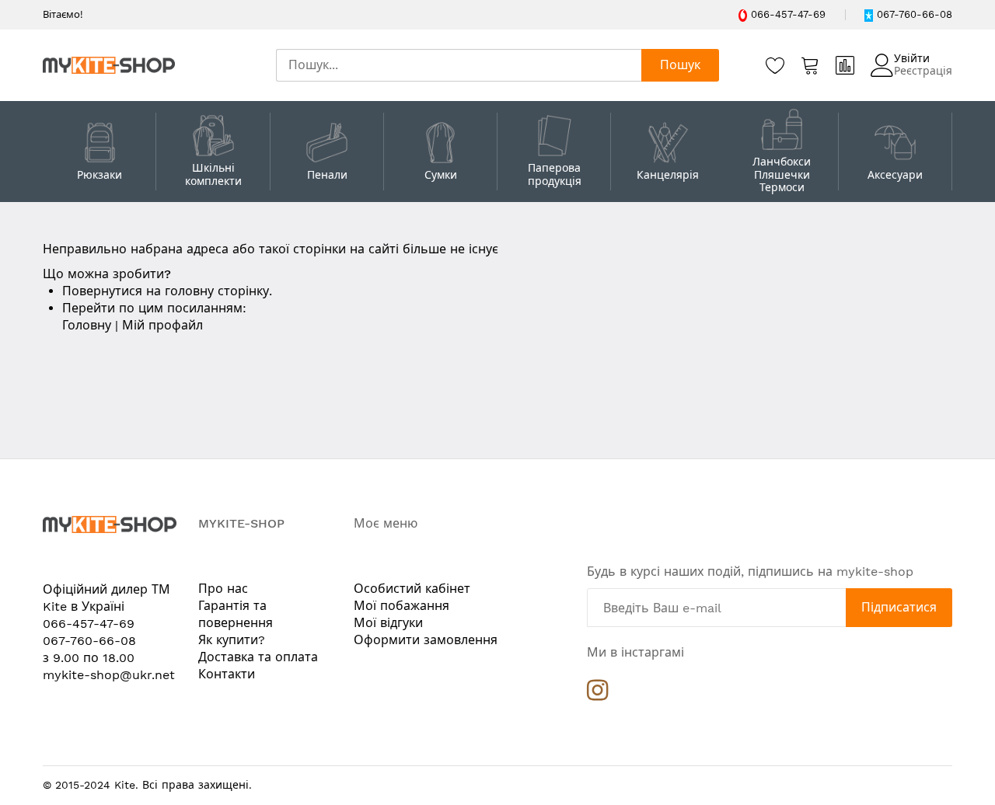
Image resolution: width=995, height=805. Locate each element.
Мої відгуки (388, 622)
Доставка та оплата (258, 657)
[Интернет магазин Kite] (109, 65)
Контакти (226, 674)
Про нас (223, 588)
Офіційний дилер (97, 589)
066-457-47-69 (788, 14)
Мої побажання (401, 605)
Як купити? (231, 639)
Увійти (912, 58)
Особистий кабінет (412, 588)
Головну (86, 325)
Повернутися (102, 291)
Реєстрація (923, 70)
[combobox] (458, 65)
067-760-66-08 (914, 14)
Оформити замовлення (426, 639)
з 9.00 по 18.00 (88, 657)
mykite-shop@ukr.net (109, 674)
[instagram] (597, 694)
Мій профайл (162, 325)
